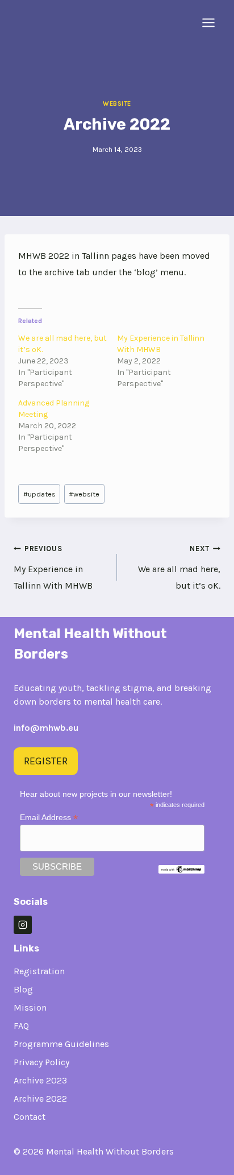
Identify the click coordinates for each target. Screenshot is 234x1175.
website (84, 494)
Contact (29, 1116)
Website (117, 103)
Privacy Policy (41, 1062)
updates (39, 494)
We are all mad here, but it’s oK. (179, 567)
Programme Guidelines (61, 1044)
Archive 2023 (40, 1080)
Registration (39, 971)
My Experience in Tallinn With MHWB (53, 567)
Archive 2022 (40, 1098)
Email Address (49, 817)
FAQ (21, 1025)
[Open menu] (208, 22)
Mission (30, 1007)
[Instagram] (23, 925)
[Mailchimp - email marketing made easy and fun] (181, 869)
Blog (23, 989)
